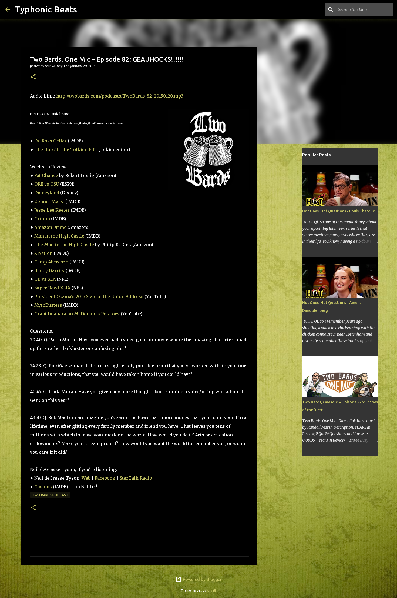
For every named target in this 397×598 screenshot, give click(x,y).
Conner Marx (48, 201)
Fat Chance (46, 175)
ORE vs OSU (46, 184)
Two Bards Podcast (50, 495)
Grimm (42, 218)
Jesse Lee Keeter (52, 210)
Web (86, 478)
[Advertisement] (285, 233)
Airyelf (211, 590)
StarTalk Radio (136, 478)
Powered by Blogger (202, 579)
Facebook (105, 478)
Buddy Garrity (49, 270)
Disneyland (46, 192)
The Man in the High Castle (64, 244)
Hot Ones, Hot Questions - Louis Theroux (338, 211)
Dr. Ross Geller (50, 140)
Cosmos (43, 486)
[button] (33, 77)
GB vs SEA (45, 279)
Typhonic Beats (46, 9)
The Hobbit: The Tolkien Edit (65, 149)
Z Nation (43, 253)
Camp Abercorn (51, 262)
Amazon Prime (50, 227)
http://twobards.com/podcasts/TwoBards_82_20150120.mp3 (119, 96)
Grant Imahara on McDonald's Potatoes (77, 313)
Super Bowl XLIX (52, 287)
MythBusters (48, 305)
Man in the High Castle (59, 236)
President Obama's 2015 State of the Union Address (88, 296)
